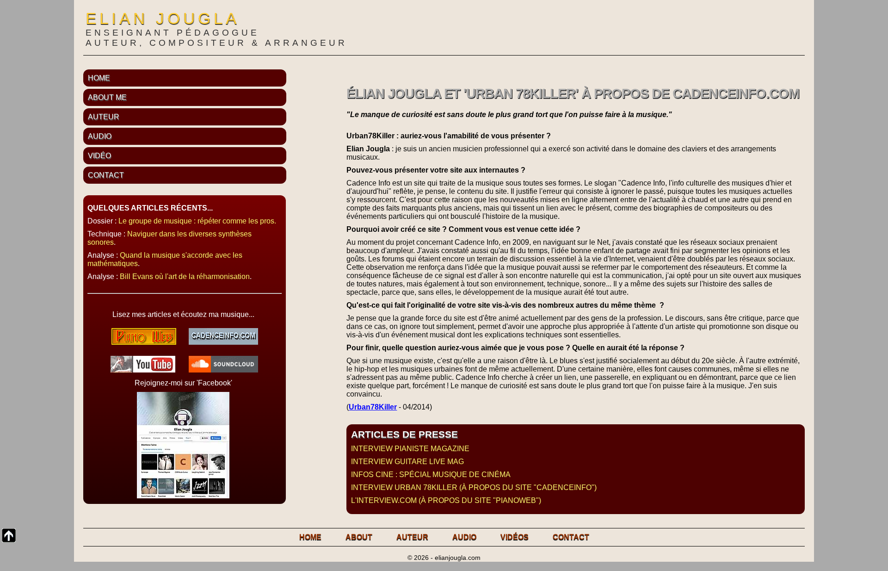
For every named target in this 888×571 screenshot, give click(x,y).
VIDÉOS (514, 537)
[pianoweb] (143, 342)
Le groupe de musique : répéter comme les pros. (197, 221)
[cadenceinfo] (223, 342)
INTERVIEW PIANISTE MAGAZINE (410, 449)
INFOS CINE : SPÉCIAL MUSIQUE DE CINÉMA (431, 474)
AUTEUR (103, 117)
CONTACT (106, 175)
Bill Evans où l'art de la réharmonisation (185, 276)
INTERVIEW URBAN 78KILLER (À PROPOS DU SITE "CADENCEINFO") (474, 487)
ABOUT (358, 537)
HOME (99, 78)
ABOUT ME (107, 97)
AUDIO (99, 136)
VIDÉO (99, 156)
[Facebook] (183, 496)
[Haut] (9, 535)
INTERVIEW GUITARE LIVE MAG (407, 461)
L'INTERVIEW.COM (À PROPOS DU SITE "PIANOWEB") (446, 500)
